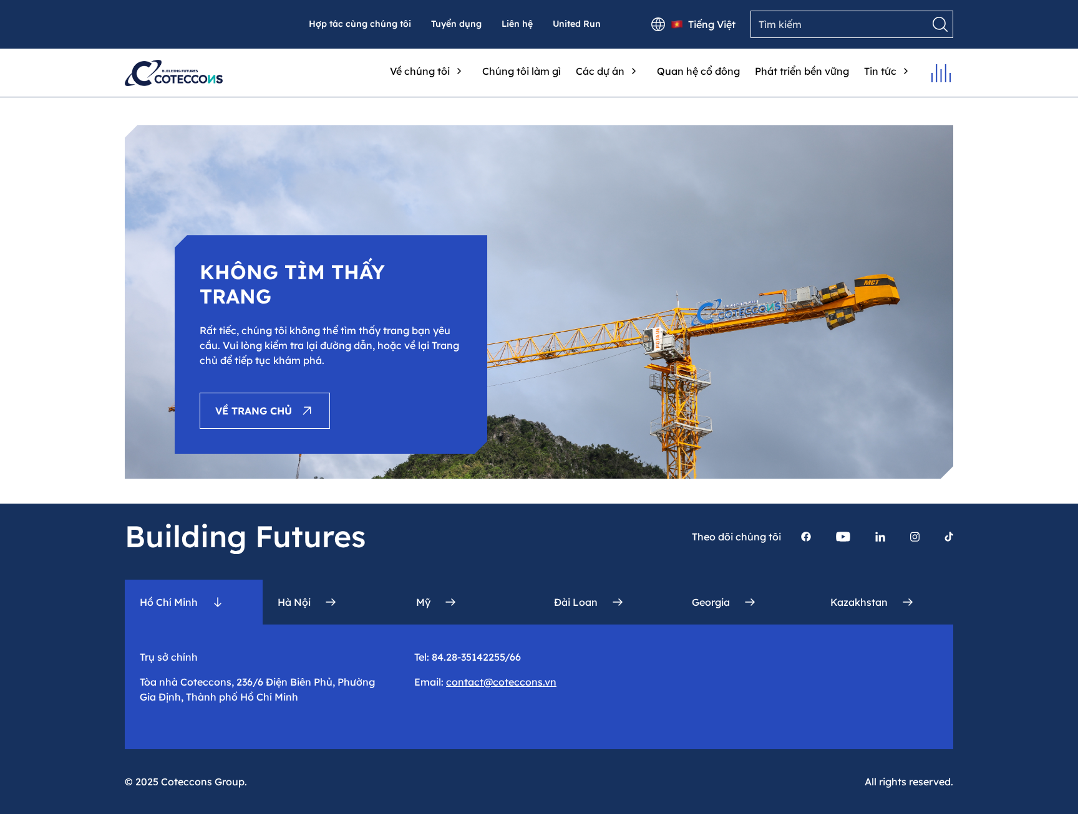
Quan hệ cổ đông (698, 71)
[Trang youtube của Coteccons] (843, 537)
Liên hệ (517, 23)
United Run (577, 23)
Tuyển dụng (456, 23)
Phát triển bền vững (802, 71)
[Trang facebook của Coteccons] (806, 537)
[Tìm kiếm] (940, 24)
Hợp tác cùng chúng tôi (360, 23)
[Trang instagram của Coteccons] (915, 537)
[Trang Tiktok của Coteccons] (948, 537)
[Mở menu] (941, 73)
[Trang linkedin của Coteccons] (880, 537)
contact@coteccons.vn (501, 682)
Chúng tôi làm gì (521, 71)
